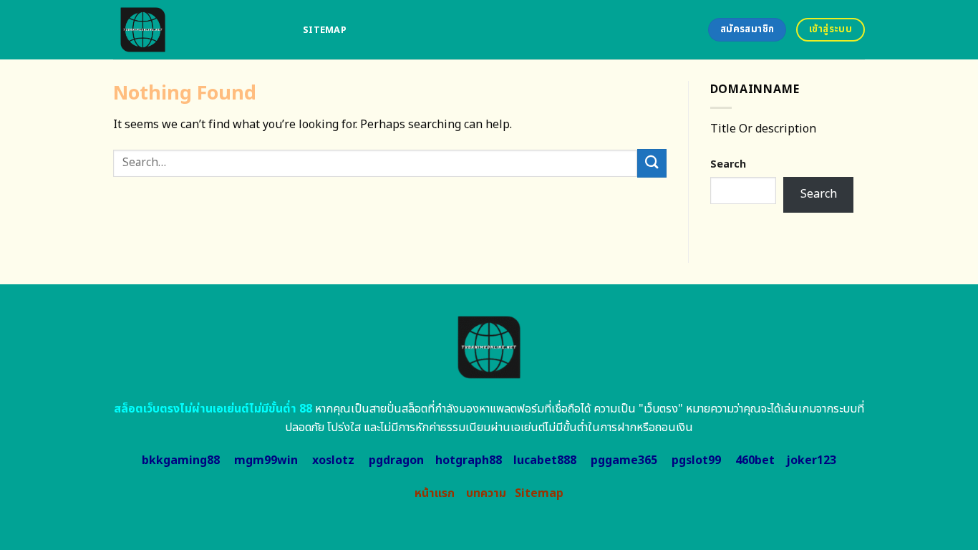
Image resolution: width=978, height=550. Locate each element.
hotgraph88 (468, 460)
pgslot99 (696, 460)
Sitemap (325, 30)
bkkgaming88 (181, 460)
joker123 (811, 460)
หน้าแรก (435, 493)
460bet (755, 460)
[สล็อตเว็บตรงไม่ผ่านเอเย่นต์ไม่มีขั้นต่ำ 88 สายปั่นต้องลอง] (197, 29)
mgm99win (266, 460)
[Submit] (651, 163)
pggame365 (624, 460)
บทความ (486, 493)
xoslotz (333, 460)
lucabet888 (544, 460)
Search (728, 164)
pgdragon (396, 460)
